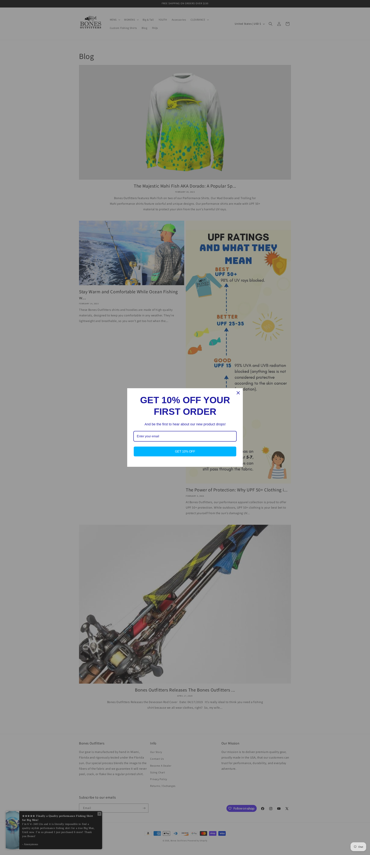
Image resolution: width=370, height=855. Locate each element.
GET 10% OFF (185, 451)
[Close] (238, 392)
